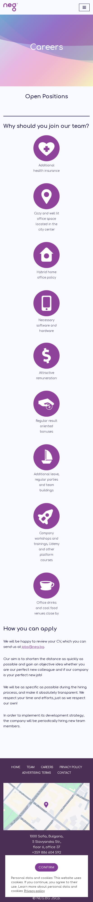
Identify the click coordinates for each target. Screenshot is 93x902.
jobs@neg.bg (33, 647)
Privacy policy (34, 891)
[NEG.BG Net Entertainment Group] (10, 7)
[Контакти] (46, 829)
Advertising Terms (36, 772)
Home (15, 767)
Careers (47, 767)
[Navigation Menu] (84, 7)
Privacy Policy (71, 767)
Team (31, 767)
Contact (64, 772)
